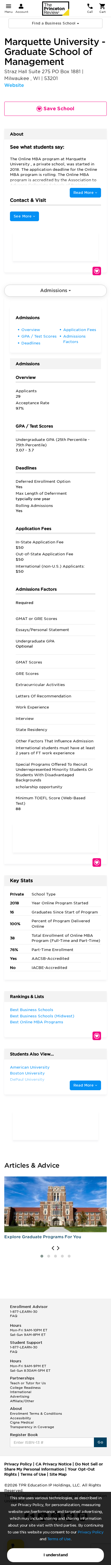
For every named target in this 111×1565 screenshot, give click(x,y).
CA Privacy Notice (53, 1464)
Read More (84, 192)
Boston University (27, 1073)
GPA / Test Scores (39, 336)
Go (100, 1442)
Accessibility (20, 1418)
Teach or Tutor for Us (28, 1383)
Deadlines (30, 343)
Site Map (58, 1474)
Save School (96, 271)
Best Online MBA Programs (36, 1022)
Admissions (54, 290)
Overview (30, 330)
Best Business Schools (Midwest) (42, 1016)
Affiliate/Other (22, 1401)
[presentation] (53, 1248)
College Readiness (25, 1388)
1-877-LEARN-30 (23, 1312)
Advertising (19, 1396)
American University (30, 1067)
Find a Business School (54, 23)
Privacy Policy (90, 1532)
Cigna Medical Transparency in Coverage (32, 1424)
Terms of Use (59, 1539)
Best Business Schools (31, 1010)
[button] (41, 1256)
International (20, 1392)
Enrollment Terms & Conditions (36, 1414)
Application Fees (79, 330)
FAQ (13, 1316)
